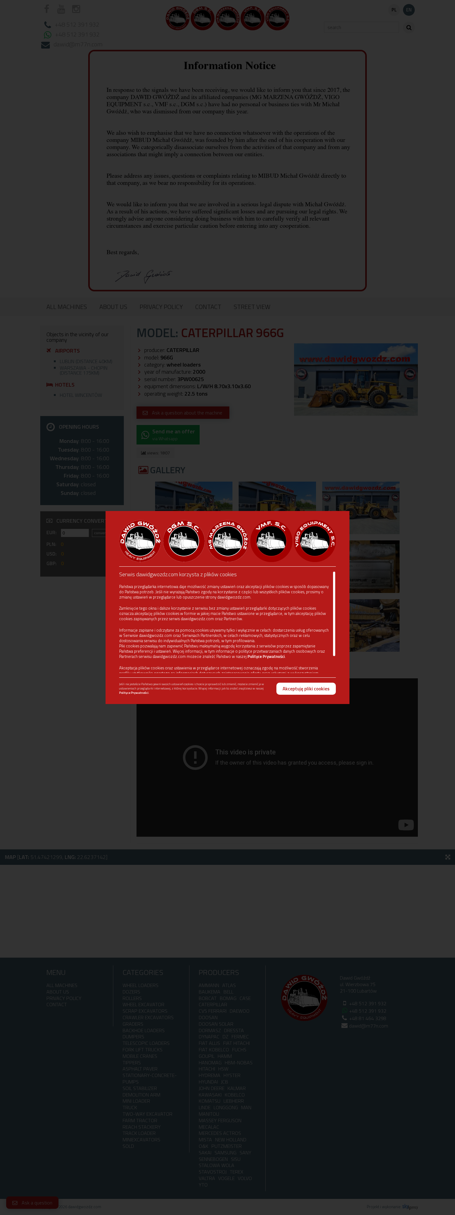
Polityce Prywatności (266, 656)
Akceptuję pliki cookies (306, 688)
